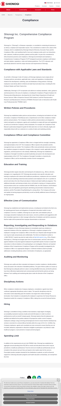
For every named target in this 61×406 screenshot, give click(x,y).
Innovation (38, 9)
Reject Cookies (30, 398)
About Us (10, 14)
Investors (44, 6)
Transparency (18, 14)
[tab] (8, 10)
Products (37, 6)
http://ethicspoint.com (40, 237)
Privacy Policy (30, 391)
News (52, 9)
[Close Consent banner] (58, 380)
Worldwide (58, 2)
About (8, 9)
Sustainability (23, 9)
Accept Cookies (30, 402)
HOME (3, 14)
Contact (58, 6)
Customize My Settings (30, 395)
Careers (51, 6)
